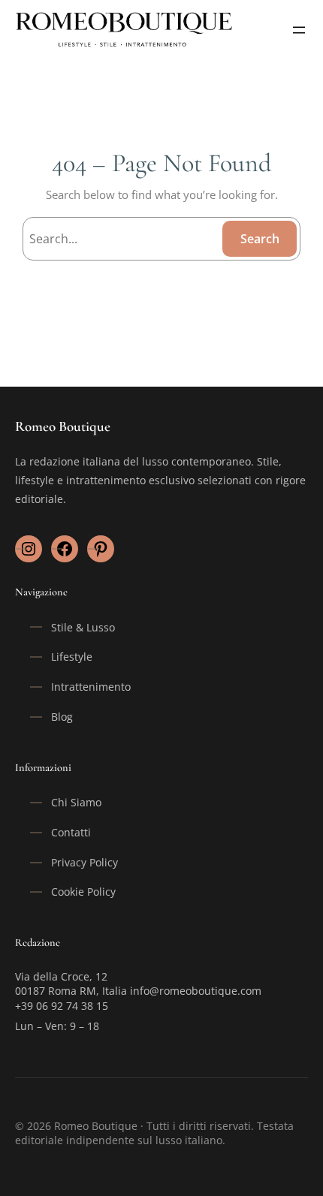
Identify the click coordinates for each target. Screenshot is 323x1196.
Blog (62, 716)
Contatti (71, 832)
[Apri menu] (299, 30)
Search (259, 238)
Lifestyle (71, 656)
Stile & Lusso (83, 627)
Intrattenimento (91, 686)
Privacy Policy (84, 862)
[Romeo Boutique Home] (125, 30)
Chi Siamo (76, 802)
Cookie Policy (83, 891)
